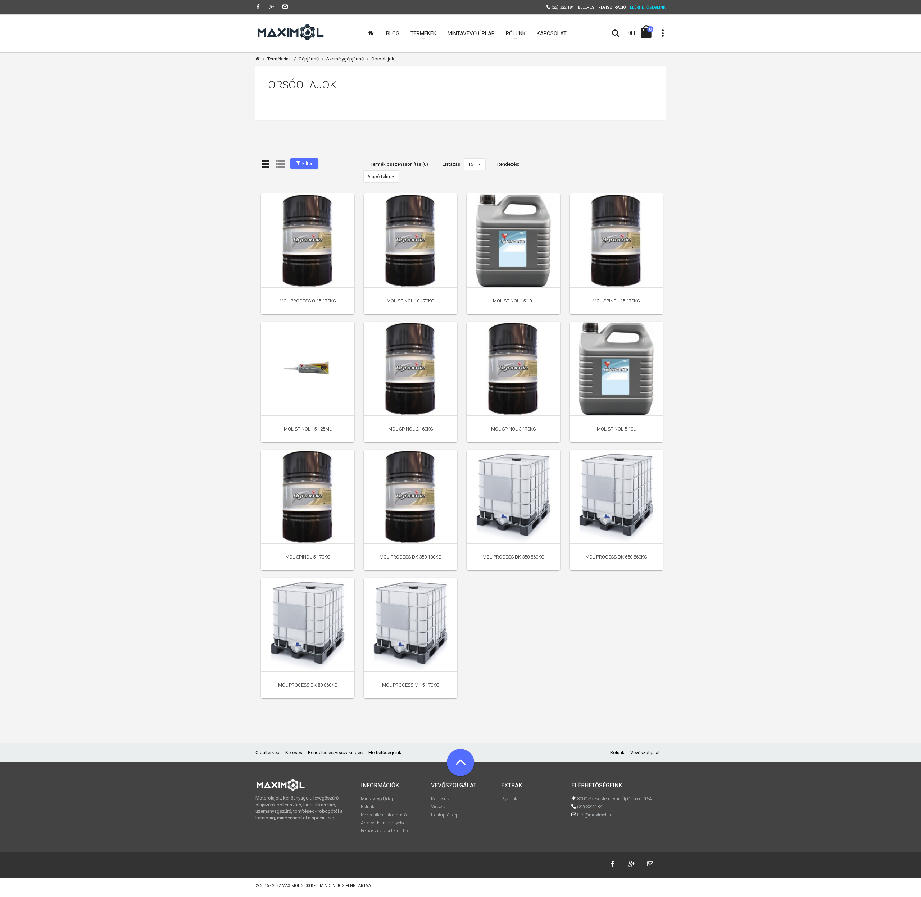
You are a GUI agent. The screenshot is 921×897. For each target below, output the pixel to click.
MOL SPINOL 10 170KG (410, 301)
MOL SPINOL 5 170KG (307, 557)
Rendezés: (508, 164)
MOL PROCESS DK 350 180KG (410, 557)
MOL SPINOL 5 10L (616, 429)
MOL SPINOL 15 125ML (308, 429)
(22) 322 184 (589, 806)
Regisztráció (612, 7)
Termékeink (279, 59)
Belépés (586, 7)
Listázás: (452, 164)
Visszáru (440, 806)
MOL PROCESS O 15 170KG (308, 301)
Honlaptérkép (445, 815)
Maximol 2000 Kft (300, 885)
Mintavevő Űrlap (378, 798)
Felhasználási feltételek (385, 830)
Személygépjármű (345, 59)
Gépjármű (309, 59)
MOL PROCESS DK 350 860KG (513, 557)
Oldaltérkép (267, 752)
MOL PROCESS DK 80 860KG (307, 685)
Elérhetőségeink (384, 752)
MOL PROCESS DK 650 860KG (616, 557)
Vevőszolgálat (645, 752)
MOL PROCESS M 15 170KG (410, 685)
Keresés (293, 752)
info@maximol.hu (594, 815)
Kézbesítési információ (384, 815)
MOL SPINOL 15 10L (513, 301)
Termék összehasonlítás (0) (399, 164)
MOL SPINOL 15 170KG (616, 301)
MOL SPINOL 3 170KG (513, 429)
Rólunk (617, 752)
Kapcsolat (441, 798)
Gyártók (509, 798)
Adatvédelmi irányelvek (384, 822)
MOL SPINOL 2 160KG (410, 429)
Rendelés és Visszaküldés (335, 752)
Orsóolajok (382, 59)
